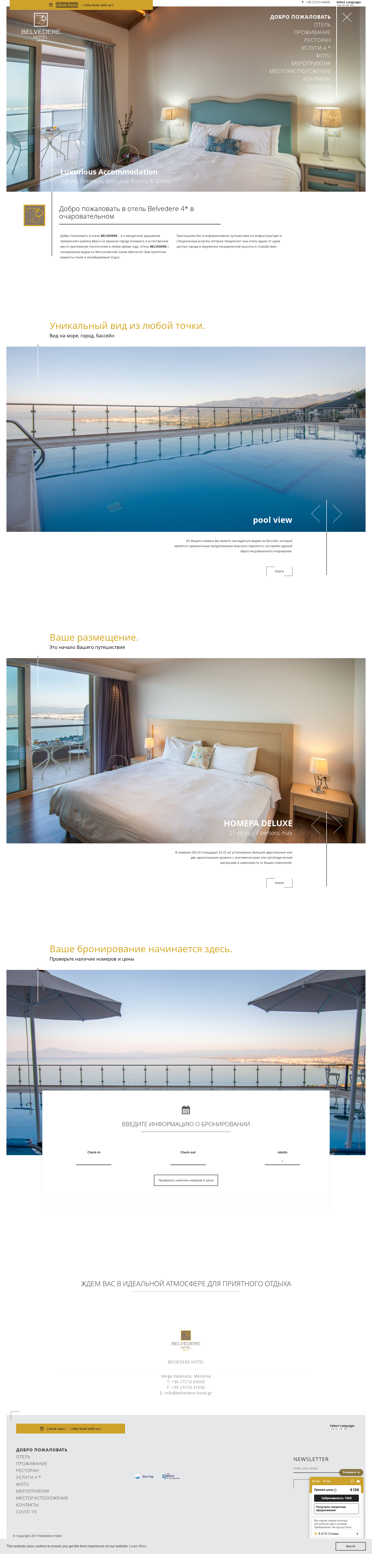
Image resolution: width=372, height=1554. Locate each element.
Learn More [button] (138, 1546)
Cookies (346, 1510)
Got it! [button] (350, 1546)
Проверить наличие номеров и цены (186, 1185)
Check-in (93, 1157)
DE (347, 5)
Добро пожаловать (300, 16)
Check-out (188, 1157)
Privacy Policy (339, 1517)
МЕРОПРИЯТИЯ (311, 63)
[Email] (358, 1481)
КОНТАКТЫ (317, 78)
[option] (186, 99)
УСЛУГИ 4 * (316, 47)
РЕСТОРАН (317, 39)
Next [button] (214, 156)
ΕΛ (343, 5)
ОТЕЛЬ (322, 24)
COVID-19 (318, 86)
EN (339, 5)
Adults (282, 1157)
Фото (323, 55)
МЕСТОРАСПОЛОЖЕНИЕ (300, 70)
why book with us (98, 5)
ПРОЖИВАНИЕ (312, 32)
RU (352, 5)
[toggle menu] (347, 18)
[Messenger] (352, 1481)
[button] (336, 1498)
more (279, 576)
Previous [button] (42, 167)
